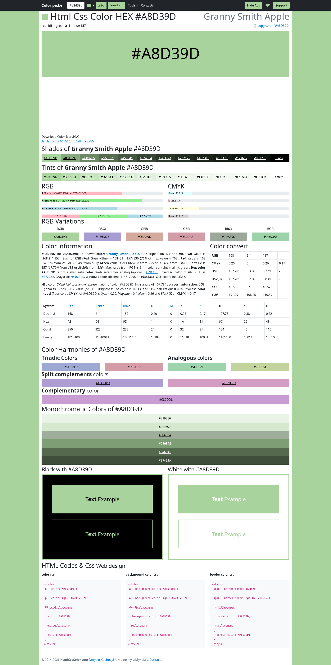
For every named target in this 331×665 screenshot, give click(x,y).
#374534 (146, 158)
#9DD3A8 (271, 237)
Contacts (147, 5)
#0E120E (260, 158)
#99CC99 (152, 272)
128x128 (75, 141)
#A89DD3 (102, 237)
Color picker (52, 5)
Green (100, 306)
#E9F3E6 (165, 418)
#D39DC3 (229, 383)
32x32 (55, 141)
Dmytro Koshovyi (101, 660)
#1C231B (203, 158)
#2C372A (165, 158)
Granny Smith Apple (122, 254)
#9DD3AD (197, 367)
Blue (126, 306)
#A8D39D (50, 158)
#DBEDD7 (127, 177)
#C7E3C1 (88, 177)
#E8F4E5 (165, 177)
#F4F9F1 (222, 177)
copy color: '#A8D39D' (273, 26)
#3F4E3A (165, 460)
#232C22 (184, 158)
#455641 (126, 158)
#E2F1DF (145, 177)
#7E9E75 (165, 443)
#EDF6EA (184, 177)
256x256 (88, 141)
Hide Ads (253, 5)
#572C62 (48, 277)
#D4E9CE (164, 427)
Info (101, 5)
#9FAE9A (165, 435)
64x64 (64, 141)
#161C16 (222, 158)
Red (70, 306)
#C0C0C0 (77, 277)
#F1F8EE (203, 177)
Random (116, 5)
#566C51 (107, 158)
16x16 (46, 141)
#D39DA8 (186, 237)
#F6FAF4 (241, 177)
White (279, 177)
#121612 (241, 158)
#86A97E (69, 158)
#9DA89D (228, 237)
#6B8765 (88, 158)
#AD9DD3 (103, 383)
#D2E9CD (107, 177)
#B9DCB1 (69, 177)
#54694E (165, 452)
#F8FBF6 (260, 177)
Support (281, 5)
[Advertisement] (165, 105)
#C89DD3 (166, 399)
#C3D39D (260, 367)
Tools (132, 5)
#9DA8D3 (71, 367)
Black (279, 158)
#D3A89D (144, 237)
